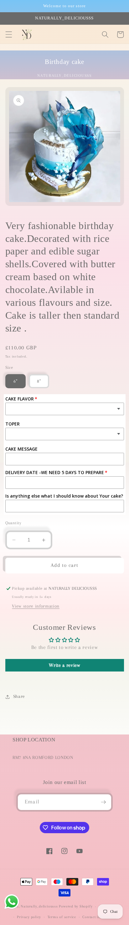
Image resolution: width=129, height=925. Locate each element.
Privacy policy (29, 917)
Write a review (64, 665)
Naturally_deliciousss (39, 906)
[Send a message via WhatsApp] (11, 901)
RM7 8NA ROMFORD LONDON (43, 757)
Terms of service (62, 917)
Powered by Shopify (75, 906)
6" (15, 381)
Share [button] (19, 696)
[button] (8, 34)
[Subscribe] (103, 802)
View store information (35, 606)
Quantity (13, 522)
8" (39, 381)
